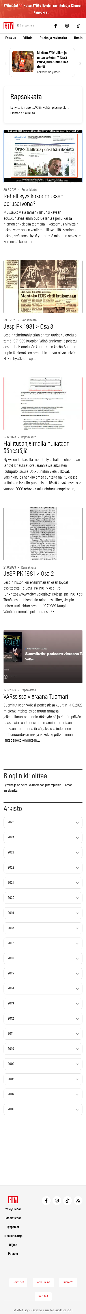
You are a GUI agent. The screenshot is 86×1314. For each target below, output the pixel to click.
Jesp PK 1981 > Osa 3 (28, 327)
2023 (11, 852)
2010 (11, 1048)
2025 (11, 822)
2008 (11, 1079)
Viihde (28, 38)
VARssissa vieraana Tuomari (36, 697)
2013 (11, 1003)
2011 (11, 1033)
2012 (11, 1018)
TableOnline (43, 1282)
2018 (11, 928)
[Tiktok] (78, 26)
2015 (11, 973)
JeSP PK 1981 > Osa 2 (29, 574)
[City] (13, 1199)
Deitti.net (18, 1282)
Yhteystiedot (13, 1209)
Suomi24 (68, 1282)
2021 (11, 882)
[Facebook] (56, 26)
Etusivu (10, 38)
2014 (11, 988)
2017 (11, 943)
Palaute (13, 1254)
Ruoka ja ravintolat (53, 38)
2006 (11, 1109)
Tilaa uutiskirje (13, 1236)
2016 (11, 958)
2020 (11, 897)
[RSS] (78, 1200)
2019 (11, 913)
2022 (11, 867)
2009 (11, 1064)
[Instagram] (67, 26)
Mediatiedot (13, 1218)
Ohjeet (13, 1245)
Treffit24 (43, 1296)
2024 (11, 837)
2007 (11, 1094)
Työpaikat (13, 1227)
